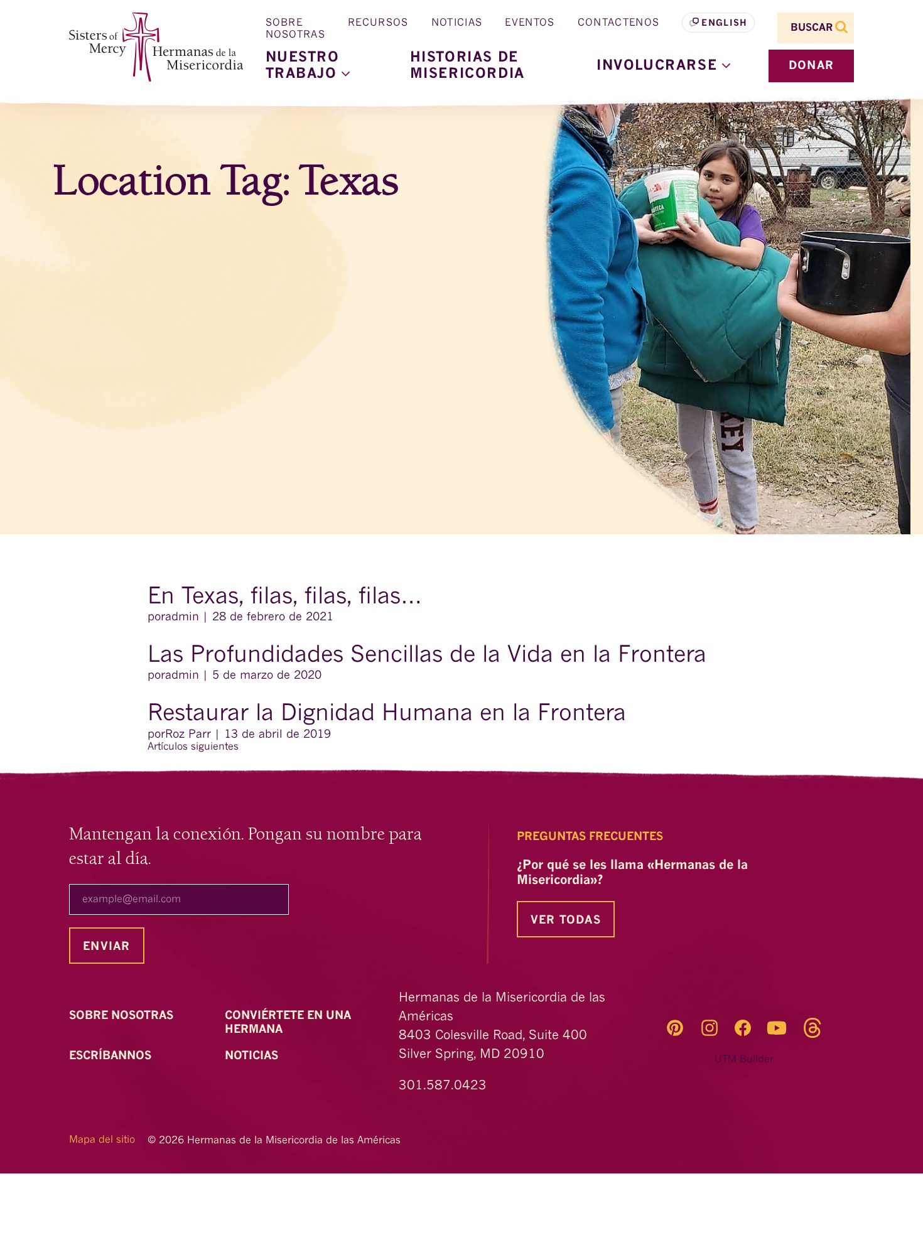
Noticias (457, 23)
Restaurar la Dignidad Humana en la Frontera (387, 714)
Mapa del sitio (102, 1140)
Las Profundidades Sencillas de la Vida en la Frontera (427, 656)
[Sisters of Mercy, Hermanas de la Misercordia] (147, 47)
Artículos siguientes (193, 747)
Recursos (378, 23)
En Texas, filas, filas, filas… (285, 597)
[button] (663, 66)
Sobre (122, 1016)
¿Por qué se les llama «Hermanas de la (632, 873)
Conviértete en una (288, 1022)
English (724, 23)
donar (811, 66)
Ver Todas (566, 920)
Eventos (529, 23)
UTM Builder (744, 1060)
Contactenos (619, 23)
